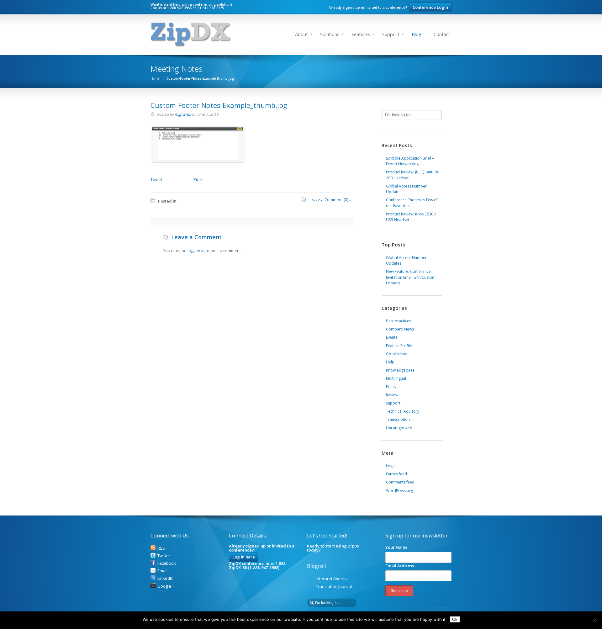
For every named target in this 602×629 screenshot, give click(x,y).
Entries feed (396, 474)
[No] (594, 620)
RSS (161, 548)
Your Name (396, 547)
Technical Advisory (402, 411)
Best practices (398, 321)
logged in (196, 250)
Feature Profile (399, 345)
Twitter (163, 555)
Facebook (166, 563)
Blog (416, 34)
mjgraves (183, 114)
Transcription (398, 419)
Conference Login (430, 7)
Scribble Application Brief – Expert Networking (410, 161)
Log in (391, 465)
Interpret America (332, 578)
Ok (454, 619)
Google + (165, 586)
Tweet (156, 179)
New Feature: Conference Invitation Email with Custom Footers (411, 277)
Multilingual (396, 378)
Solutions (329, 34)
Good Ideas (396, 354)
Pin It (198, 179)
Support (390, 34)
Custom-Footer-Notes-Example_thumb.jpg (218, 105)
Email (162, 571)
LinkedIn (165, 578)
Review (392, 395)
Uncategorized (399, 428)
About (301, 34)
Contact (442, 34)
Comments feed (400, 482)
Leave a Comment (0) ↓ (330, 199)
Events (391, 337)
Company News (400, 329)
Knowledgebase (400, 370)
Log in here (243, 557)
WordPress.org (399, 490)
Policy (391, 386)
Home (154, 78)
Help (390, 362)
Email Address (399, 565)
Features (360, 34)
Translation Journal (334, 586)
